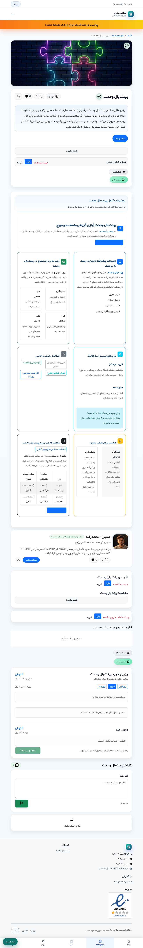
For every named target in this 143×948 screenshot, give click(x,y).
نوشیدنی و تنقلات (31, 362)
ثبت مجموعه (62, 850)
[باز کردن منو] (13, 14)
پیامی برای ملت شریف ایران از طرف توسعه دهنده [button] (71, 24)
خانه (129, 35)
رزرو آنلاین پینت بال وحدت (109, 242)
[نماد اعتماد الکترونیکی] (120, 905)
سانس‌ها (120, 138)
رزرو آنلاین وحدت (56, 510)
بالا (15, 930)
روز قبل (122, 686)
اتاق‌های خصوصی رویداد (31, 374)
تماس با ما (117, 4)
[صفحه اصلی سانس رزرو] (103, 846)
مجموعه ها (117, 35)
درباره (33, 930)
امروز (112, 686)
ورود (15, 4)
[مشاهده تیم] (120, 541)
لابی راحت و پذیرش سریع (56, 364)
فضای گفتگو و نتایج (56, 372)
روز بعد (101, 686)
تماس (25, 930)
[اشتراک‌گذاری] (18, 96)
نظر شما (123, 776)
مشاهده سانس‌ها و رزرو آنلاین (51, 449)
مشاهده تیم (31, 559)
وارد (28, 161)
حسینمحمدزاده (98, 536)
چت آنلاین (10, 941)
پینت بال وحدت (106, 231)
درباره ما (128, 4)
